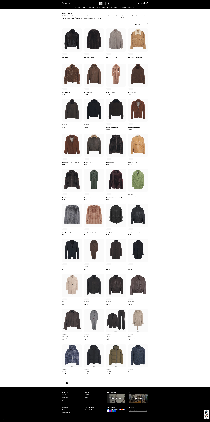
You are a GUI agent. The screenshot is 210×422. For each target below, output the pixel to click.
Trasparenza (87, 400)
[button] (135, 3)
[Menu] (208, 410)
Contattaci (64, 394)
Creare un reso (65, 400)
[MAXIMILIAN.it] (103, 3)
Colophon (86, 399)
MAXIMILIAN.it (72, 419)
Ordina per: (136, 21)
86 (76, 383)
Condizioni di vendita (66, 412)
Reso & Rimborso (65, 397)
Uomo (68, 3)
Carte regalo (87, 394)
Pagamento (64, 399)
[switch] (206, 418)
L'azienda (86, 397)
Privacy (63, 409)
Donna (64, 3)
